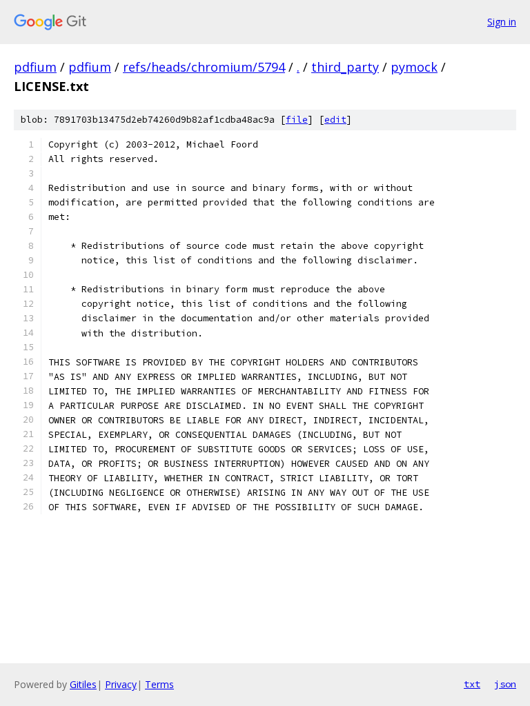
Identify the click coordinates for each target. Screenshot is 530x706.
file (297, 119)
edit (335, 119)
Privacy (121, 684)
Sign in (501, 21)
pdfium (35, 67)
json (505, 684)
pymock (414, 67)
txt (472, 684)
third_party (345, 67)
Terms (159, 684)
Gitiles (83, 684)
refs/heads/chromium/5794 (204, 67)
